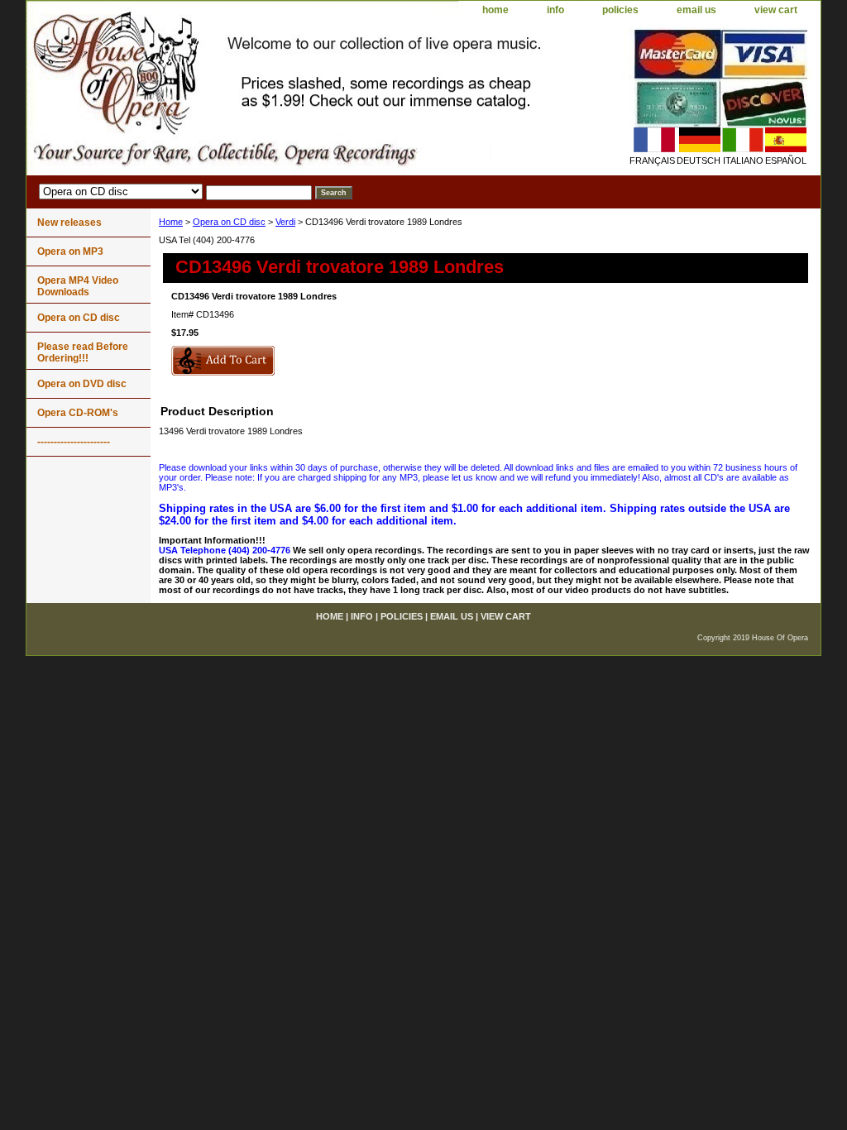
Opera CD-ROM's (77, 413)
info (555, 10)
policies (620, 10)
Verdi (285, 222)
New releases (69, 222)
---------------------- (73, 442)
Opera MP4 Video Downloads (77, 286)
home (495, 10)
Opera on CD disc (229, 222)
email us (696, 10)
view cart (775, 10)
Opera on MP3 (70, 251)
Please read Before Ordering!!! (82, 352)
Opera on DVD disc (82, 384)
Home (171, 222)
